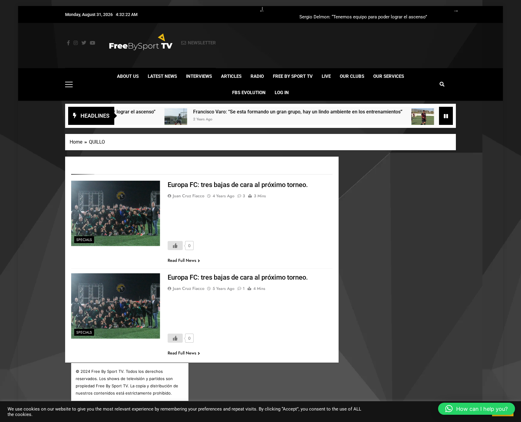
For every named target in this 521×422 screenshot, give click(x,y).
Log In (282, 92)
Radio (257, 76)
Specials (84, 240)
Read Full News (182, 260)
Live (326, 76)
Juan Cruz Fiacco (188, 196)
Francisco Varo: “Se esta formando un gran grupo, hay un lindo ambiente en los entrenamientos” (347, 19)
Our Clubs (352, 76)
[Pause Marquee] (446, 116)
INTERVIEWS (199, 76)
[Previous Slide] (259, 9)
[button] (476, 409)
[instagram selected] (76, 43)
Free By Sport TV (293, 76)
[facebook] (68, 43)
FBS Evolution (249, 92)
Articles (231, 76)
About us (128, 76)
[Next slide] (453, 9)
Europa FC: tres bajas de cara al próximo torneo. (238, 185)
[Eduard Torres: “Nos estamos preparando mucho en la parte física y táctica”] (400, 119)
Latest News (162, 76)
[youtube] (92, 43)
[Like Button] (175, 245)
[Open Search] (442, 84)
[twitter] (84, 43)
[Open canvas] (69, 84)
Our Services (388, 76)
